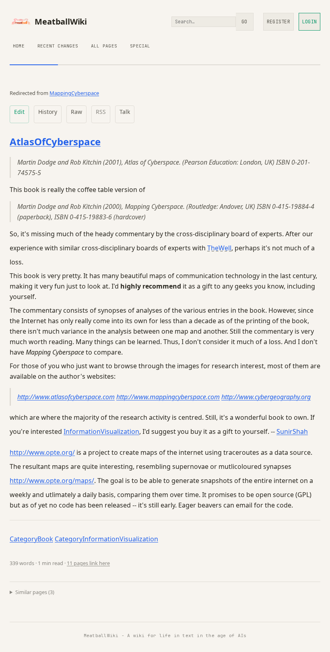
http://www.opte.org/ (42, 452)
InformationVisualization (101, 431)
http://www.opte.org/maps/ (52, 480)
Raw (76, 112)
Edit (19, 112)
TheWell (219, 247)
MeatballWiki (61, 21)
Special (140, 46)
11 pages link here (88, 563)
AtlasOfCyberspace (55, 141)
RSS (101, 112)
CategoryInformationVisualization (106, 538)
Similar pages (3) (34, 592)
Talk (125, 112)
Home (19, 46)
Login (309, 22)
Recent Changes (57, 46)
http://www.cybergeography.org (266, 396)
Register (278, 22)
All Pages (104, 46)
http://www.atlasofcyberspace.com (66, 396)
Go (244, 22)
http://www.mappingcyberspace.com (168, 396)
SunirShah (292, 431)
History (47, 112)
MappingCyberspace (74, 93)
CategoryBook (31, 538)
